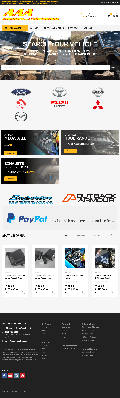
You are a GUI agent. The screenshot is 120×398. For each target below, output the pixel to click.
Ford (43, 334)
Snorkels (81, 236)
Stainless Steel (87, 356)
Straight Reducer (88, 341)
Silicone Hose (88, 324)
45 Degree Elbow (88, 330)
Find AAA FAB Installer (53, 28)
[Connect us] (4, 376)
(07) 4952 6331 (91, 16)
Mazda (44, 359)
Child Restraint (69, 345)
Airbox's (8, 273)
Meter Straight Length (90, 327)
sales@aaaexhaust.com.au (16, 341)
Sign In (108, 2)
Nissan (44, 330)
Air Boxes (46, 324)
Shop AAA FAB (15, 28)
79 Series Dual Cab (69, 348)
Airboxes (66, 236)
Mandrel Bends (89, 349)
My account (73, 28)
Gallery (34, 28)
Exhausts (96, 236)
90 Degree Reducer (89, 337)
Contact (88, 28)
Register (115, 2)
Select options (23, 292)
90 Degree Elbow (88, 334)
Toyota (44, 327)
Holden (44, 356)
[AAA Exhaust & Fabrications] (30, 20)
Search (114, 67)
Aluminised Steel (88, 352)
